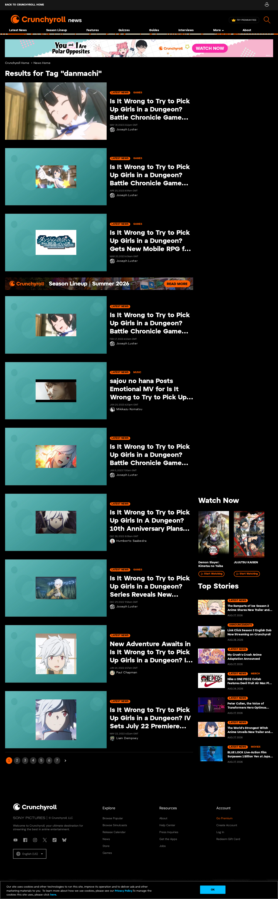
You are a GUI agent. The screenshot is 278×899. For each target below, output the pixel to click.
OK (213, 889)
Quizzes (124, 30)
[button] (29, 854)
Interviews (186, 30)
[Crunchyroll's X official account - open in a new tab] (45, 840)
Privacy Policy (123, 891)
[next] (264, 536)
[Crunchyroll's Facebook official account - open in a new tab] (25, 840)
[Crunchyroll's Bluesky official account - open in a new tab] (64, 840)
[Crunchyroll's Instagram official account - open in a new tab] (35, 840)
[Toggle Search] (267, 20)
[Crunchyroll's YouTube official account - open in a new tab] (15, 840)
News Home (42, 63)
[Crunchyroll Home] (35, 809)
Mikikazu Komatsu (129, 409)
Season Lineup (56, 30)
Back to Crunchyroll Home (24, 5)
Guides (154, 30)
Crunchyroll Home (17, 63)
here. (53, 895)
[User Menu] (266, 5)
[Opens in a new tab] (139, 48)
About (247, 30)
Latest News (18, 30)
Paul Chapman (126, 672)
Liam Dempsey (127, 738)
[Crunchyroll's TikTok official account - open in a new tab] (54, 840)
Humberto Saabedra (131, 541)
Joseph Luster (127, 129)
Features (92, 30)
